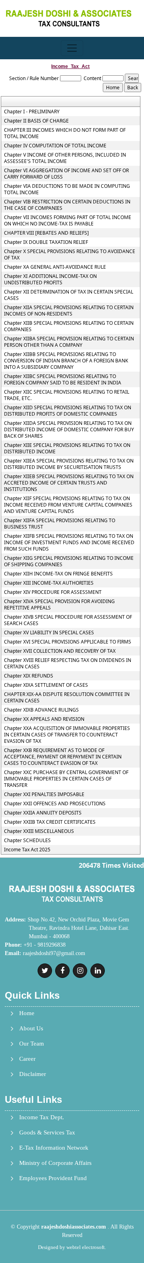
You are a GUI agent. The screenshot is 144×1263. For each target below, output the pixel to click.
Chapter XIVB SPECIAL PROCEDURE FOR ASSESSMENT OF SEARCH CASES (68, 620)
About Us (31, 1029)
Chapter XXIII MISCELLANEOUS (39, 831)
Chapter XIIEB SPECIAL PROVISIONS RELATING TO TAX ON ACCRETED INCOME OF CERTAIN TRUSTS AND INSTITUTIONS (69, 483)
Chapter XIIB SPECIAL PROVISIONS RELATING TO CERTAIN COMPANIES (69, 326)
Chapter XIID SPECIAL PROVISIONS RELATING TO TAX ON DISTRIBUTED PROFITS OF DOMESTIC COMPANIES (67, 410)
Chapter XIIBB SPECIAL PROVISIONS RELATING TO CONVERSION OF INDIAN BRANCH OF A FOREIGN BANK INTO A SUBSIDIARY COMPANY (66, 360)
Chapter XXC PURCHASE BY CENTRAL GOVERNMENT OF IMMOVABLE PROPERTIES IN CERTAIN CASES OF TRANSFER (66, 778)
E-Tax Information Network (53, 1148)
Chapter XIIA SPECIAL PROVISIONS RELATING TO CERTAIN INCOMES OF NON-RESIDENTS (69, 310)
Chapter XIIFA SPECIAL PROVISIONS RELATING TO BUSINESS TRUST (59, 523)
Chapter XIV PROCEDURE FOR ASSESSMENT (53, 592)
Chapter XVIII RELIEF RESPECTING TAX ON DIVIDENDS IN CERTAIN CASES (67, 663)
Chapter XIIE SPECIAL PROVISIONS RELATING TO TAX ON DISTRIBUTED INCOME (67, 448)
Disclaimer (32, 1074)
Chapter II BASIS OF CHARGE (36, 121)
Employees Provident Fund (53, 1178)
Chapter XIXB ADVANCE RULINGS (41, 710)
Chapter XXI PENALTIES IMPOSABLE (44, 794)
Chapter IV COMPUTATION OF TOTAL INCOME (55, 146)
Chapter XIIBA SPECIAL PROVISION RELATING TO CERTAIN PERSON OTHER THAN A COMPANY (69, 342)
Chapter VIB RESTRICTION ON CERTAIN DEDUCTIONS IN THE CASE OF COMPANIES (67, 205)
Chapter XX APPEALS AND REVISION (44, 719)
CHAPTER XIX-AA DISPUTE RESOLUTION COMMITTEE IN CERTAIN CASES (67, 697)
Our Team (31, 1044)
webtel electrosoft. (86, 1247)
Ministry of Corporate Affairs (55, 1163)
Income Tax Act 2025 (27, 850)
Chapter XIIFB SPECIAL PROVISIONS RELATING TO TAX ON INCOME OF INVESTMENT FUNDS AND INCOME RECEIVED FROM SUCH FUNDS (69, 542)
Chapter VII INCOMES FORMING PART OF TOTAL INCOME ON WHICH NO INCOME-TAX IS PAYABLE (67, 220)
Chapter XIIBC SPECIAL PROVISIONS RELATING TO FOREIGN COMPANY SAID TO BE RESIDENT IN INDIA (62, 379)
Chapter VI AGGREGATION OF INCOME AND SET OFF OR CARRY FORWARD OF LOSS (66, 173)
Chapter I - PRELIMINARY (32, 112)
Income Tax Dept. (41, 1117)
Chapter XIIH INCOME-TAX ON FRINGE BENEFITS (58, 574)
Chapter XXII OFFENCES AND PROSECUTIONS (55, 803)
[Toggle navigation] (72, 48)
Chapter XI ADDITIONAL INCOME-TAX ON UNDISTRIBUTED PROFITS (50, 279)
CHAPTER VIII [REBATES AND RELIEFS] (46, 233)
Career (27, 1059)
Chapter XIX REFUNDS (28, 676)
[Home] (69, 17)
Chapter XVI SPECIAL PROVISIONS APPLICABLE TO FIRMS (67, 642)
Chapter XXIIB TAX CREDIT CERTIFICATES (50, 822)
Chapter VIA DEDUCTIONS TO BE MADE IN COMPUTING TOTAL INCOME (67, 189)
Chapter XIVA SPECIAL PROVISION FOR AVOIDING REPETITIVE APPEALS (59, 604)
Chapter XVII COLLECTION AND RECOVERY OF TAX (60, 651)
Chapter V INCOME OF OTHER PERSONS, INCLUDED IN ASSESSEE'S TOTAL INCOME (65, 158)
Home (26, 1013)
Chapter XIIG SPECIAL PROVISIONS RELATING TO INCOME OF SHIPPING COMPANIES (69, 561)
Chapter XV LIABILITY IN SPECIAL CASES (49, 632)
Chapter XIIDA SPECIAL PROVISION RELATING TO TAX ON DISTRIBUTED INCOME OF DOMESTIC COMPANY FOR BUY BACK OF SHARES (69, 429)
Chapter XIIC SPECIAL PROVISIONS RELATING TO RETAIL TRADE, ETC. (66, 395)
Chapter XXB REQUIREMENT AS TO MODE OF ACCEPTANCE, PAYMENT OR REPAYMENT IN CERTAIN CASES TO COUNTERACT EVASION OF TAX (63, 756)
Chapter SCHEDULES (27, 840)
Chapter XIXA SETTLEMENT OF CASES (46, 685)
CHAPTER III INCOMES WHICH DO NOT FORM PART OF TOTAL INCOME (65, 133)
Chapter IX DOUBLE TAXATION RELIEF (46, 242)
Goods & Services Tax (47, 1133)
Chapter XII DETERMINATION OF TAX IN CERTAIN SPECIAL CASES (68, 295)
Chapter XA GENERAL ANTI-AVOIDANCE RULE (55, 267)
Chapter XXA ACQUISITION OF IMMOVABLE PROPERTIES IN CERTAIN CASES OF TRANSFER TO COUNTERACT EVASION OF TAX (67, 734)
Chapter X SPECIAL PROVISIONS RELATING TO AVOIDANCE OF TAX (69, 254)
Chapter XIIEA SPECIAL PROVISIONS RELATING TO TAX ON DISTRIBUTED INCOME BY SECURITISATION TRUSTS (69, 464)
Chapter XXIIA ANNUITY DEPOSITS (43, 813)
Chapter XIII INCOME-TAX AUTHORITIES (49, 583)
